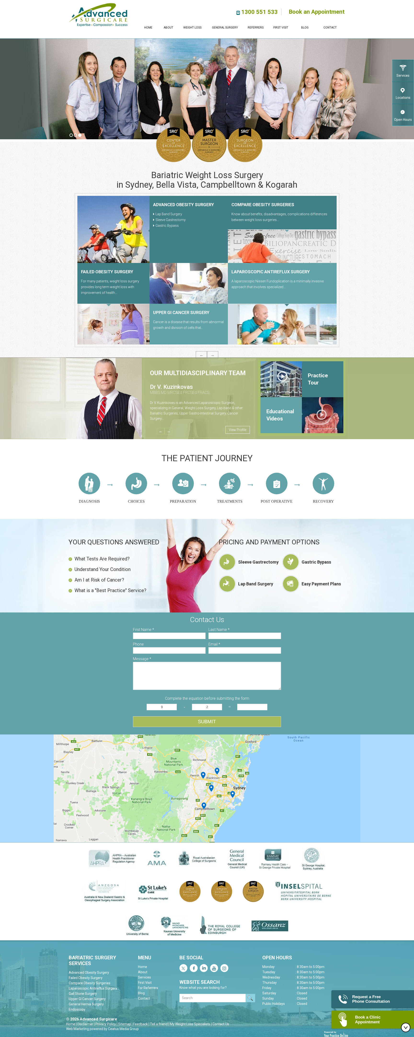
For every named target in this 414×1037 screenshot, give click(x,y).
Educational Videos (280, 415)
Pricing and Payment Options (269, 542)
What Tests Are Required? (102, 559)
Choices (136, 501)
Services (403, 75)
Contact (330, 27)
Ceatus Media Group (123, 1029)
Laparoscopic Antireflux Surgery (93, 988)
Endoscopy (93, 271)
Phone (138, 644)
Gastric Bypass (316, 562)
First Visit (280, 27)
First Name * (143, 629)
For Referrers (148, 988)
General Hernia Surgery (259, 271)
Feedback (140, 1024)
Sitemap (124, 1024)
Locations (403, 97)
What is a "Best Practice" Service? (110, 590)
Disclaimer (85, 1024)
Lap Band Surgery (255, 583)
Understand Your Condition (103, 569)
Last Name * (219, 629)
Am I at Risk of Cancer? (99, 580)
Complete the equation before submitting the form (207, 698)
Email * (214, 644)
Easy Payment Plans (321, 583)
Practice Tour (318, 379)
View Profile (237, 430)
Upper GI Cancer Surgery (87, 999)
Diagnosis (89, 501)
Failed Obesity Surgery (86, 978)
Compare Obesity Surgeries (89, 983)
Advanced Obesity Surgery (89, 972)
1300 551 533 (259, 12)
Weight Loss (192, 27)
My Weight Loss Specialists (190, 1024)
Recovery (323, 501)
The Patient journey (207, 458)
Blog (305, 27)
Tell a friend (159, 1024)
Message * (142, 659)
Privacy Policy (105, 1024)
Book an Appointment (317, 7)
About (168, 27)
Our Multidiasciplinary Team (198, 373)
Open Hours (403, 120)
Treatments (229, 501)
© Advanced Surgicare (91, 1019)
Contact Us (221, 1024)
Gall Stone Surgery (176, 204)
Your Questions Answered (114, 542)
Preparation (183, 501)
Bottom (407, 1027)
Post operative (277, 501)
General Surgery (225, 27)
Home (148, 27)
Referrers (256, 27)
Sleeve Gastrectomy (258, 562)
